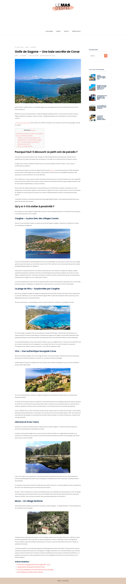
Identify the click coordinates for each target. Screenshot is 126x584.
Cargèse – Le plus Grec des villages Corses (29, 137)
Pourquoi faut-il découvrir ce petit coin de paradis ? (29, 133)
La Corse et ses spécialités (22, 123)
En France (33, 47)
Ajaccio (52, 170)
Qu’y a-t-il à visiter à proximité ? (24, 135)
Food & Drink (49, 31)
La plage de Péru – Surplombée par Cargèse (29, 140)
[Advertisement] (63, 24)
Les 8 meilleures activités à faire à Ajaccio (30, 572)
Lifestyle (66, 31)
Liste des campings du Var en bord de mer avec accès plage (35, 569)
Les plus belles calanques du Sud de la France (31, 567)
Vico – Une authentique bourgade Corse (28, 142)
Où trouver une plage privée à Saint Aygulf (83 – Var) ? (33, 564)
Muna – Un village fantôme (24, 146)
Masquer (33, 130)
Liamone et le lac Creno (23, 144)
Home (16, 55)
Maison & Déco (76, 31)
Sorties (58, 31)
